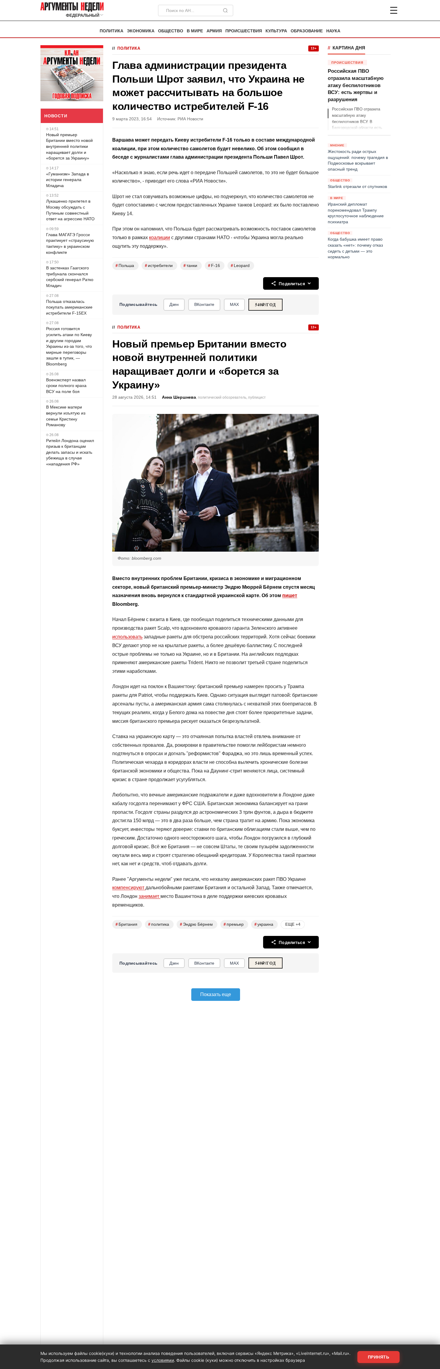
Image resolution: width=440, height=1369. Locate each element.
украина (263, 924)
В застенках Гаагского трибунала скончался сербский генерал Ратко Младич (69, 276)
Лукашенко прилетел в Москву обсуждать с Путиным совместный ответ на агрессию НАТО (70, 210)
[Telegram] (362, 10)
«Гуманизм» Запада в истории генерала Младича (67, 179)
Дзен (174, 304)
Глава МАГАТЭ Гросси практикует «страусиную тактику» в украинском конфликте (70, 243)
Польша (125, 265)
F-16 (214, 265)
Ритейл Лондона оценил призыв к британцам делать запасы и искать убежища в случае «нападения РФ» (70, 452)
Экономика (140, 31)
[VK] (377, 10)
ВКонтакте (204, 304)
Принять (378, 1357)
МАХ (234, 304)
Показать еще (215, 994)
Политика (111, 31)
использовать (127, 636)
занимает (149, 896)
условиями (162, 1360)
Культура (276, 31)
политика (158, 924)
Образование (307, 31)
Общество (170, 31)
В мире (195, 31)
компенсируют (128, 887)
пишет (289, 595)
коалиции (159, 237)
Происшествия (243, 31)
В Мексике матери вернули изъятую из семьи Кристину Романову (65, 416)
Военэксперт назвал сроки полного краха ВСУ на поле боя (66, 385)
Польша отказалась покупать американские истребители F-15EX (69, 307)
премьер (234, 924)
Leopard (240, 265)
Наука (333, 31)
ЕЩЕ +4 (292, 924)
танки (190, 265)
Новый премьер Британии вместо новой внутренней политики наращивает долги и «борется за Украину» (69, 146)
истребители (159, 265)
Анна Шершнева (179, 397)
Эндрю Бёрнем (196, 924)
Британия (126, 924)
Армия (214, 31)
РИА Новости (190, 119)
